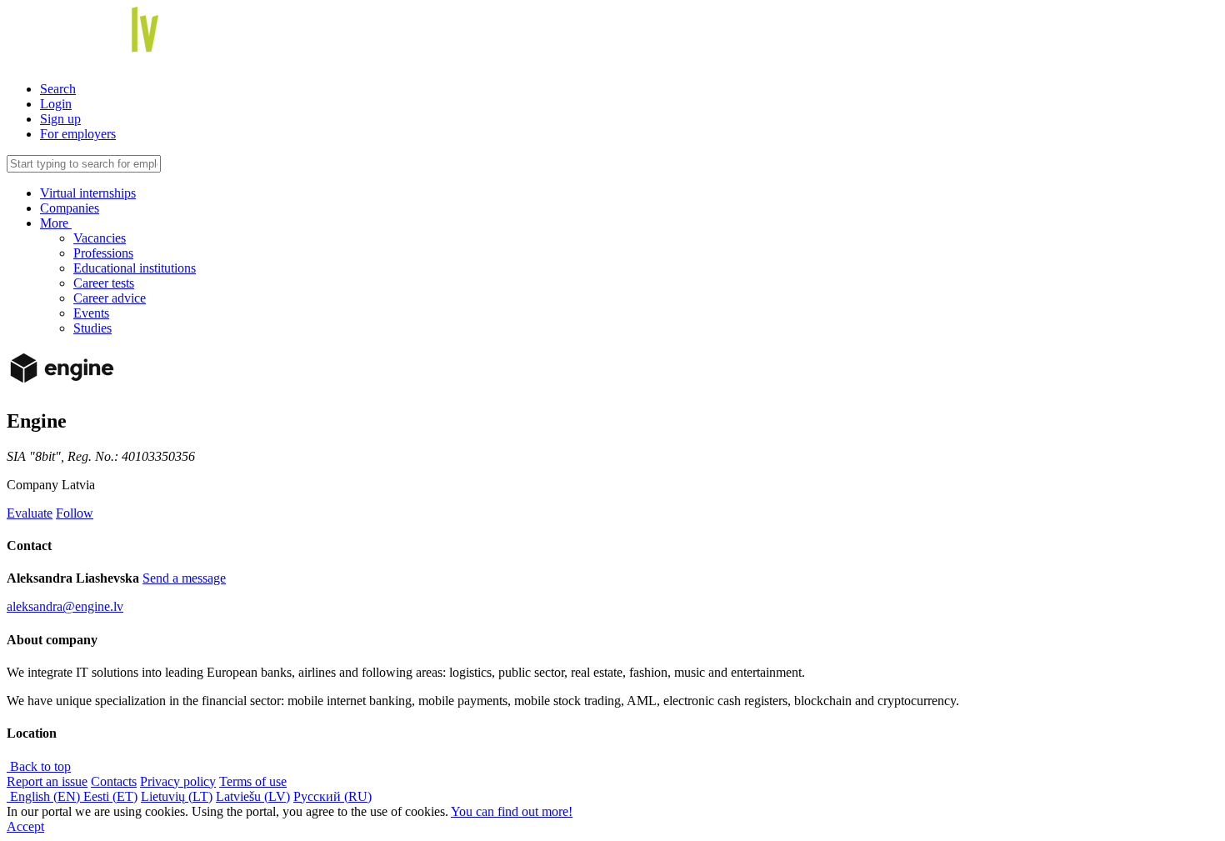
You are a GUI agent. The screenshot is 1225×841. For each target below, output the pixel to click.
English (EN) (45, 796)
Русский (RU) (332, 796)
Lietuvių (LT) (176, 796)
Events (91, 313)
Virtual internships (88, 193)
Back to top (39, 766)
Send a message (184, 578)
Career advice (109, 298)
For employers (78, 134)
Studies (92, 328)
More (56, 223)
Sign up (60, 119)
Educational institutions (134, 268)
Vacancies (99, 238)
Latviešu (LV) (253, 796)
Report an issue (47, 781)
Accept (25, 826)
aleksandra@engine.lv (65, 606)
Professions (103, 253)
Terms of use (253, 781)
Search (58, 89)
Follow (74, 513)
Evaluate (29, 513)
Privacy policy (178, 781)
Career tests (103, 283)
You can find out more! (511, 811)
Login (56, 104)
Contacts (114, 781)
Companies (69, 208)
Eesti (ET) (110, 796)
